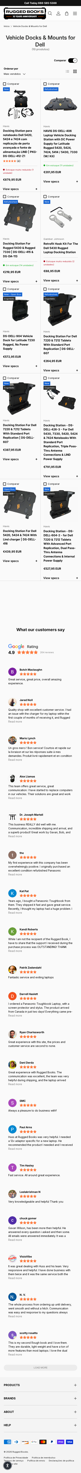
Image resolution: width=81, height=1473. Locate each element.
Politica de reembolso (43, 1457)
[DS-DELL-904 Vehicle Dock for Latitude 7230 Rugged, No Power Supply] (20, 310)
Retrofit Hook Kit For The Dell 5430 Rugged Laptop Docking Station (61, 248)
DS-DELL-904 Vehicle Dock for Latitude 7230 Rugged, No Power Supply (19, 342)
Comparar (60, 60)
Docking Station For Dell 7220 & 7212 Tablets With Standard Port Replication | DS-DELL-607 (60, 344)
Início (7, 26)
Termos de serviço (14, 1460)
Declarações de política (61, 1460)
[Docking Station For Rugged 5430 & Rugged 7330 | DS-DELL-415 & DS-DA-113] (20, 217)
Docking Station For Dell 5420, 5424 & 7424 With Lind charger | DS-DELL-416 (20, 537)
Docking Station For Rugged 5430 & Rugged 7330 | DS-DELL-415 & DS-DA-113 (19, 250)
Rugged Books (20, 1452)
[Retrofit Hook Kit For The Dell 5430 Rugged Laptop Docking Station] (61, 217)
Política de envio (36, 1460)
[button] (7, 1465)
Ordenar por (11, 68)
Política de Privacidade (16, 1457)
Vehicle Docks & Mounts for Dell (30, 26)
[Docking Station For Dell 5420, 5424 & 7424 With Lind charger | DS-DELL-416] (20, 504)
